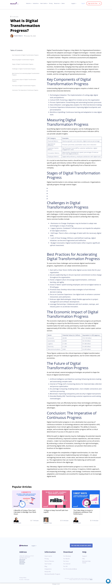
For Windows (67, 556)
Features (28, 3)
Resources (56, 3)
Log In (83, 3)
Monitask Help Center (86, 562)
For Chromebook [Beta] (70, 569)
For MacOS (66, 559)
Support (84, 556)
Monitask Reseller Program (52, 574)
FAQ (83, 559)
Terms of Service (49, 561)
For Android (66, 564)
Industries (35, 3)
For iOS (65, 566)
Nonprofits (48, 571)
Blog (46, 566)
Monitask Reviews (22, 560)
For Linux (66, 561)
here (91, 579)
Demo (63, 3)
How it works (43, 3)
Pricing (50, 3)
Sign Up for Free (92, 3)
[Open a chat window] (108, 581)
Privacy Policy (22, 577)
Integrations (48, 569)
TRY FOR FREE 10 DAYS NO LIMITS (81, 545)
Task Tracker (48, 564)
